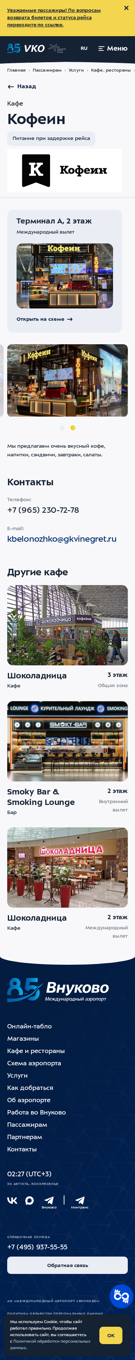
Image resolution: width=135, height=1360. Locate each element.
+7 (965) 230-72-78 (43, 511)
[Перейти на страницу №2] (73, 427)
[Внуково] (49, 1200)
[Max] (29, 1200)
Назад (26, 87)
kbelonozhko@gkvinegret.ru (62, 539)
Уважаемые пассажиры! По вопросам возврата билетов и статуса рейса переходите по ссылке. (54, 17)
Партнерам (24, 1137)
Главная (16, 70)
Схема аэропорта (34, 1064)
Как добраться (30, 1088)
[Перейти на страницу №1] (62, 427)
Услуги (76, 70)
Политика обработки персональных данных (55, 1314)
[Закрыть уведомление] (126, 8)
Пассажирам (47, 70)
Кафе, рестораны (111, 70)
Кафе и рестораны (36, 1051)
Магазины (23, 1039)
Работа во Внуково (36, 1113)
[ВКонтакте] (12, 1200)
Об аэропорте (28, 1100)
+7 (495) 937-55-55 (37, 1247)
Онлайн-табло (29, 1027)
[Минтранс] (80, 1200)
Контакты (22, 1150)
